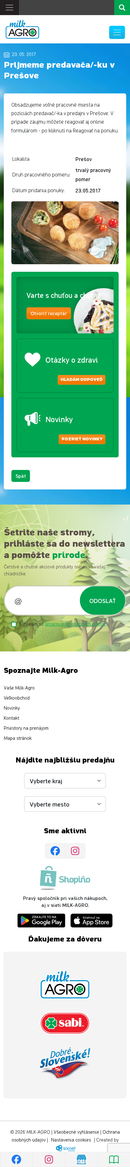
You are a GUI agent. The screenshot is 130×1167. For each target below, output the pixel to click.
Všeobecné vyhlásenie (76, 1132)
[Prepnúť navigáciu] (117, 32)
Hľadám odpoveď (82, 379)
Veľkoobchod (17, 698)
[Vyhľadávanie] (122, 7)
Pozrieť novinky (82, 439)
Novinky (12, 708)
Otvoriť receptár (49, 313)
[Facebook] (55, 850)
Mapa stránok (18, 738)
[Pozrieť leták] (114, 1159)
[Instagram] (75, 850)
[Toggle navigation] (9, 7)
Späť (20, 476)
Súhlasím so (62, 624)
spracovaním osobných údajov (75, 624)
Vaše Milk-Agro (19, 688)
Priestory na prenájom (26, 728)
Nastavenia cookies (71, 1140)
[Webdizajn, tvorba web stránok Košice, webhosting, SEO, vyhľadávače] (65, 1148)
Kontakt (11, 718)
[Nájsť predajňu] (81, 1159)
